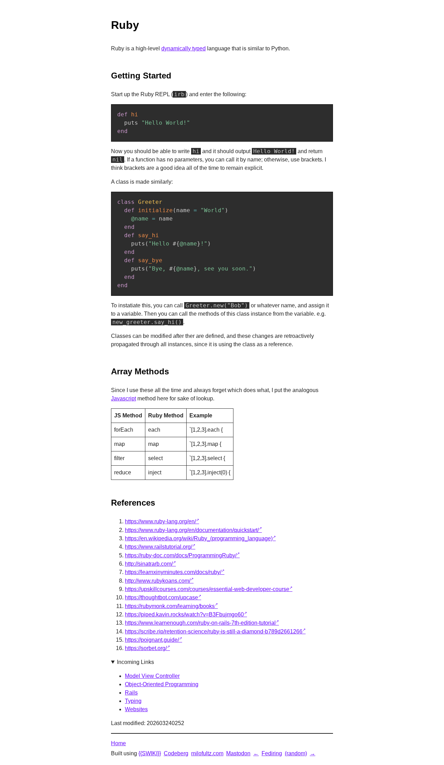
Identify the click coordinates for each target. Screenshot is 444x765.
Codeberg (176, 753)
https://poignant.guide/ (152, 640)
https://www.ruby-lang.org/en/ (160, 521)
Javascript (123, 398)
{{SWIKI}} (149, 753)
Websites (136, 709)
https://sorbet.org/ (146, 648)
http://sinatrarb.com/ (149, 564)
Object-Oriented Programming (161, 684)
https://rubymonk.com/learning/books (170, 606)
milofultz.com (207, 753)
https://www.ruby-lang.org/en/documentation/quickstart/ (192, 530)
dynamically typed (183, 48)
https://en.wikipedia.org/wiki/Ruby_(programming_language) (199, 538)
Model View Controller (152, 676)
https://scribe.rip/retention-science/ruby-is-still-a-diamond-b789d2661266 (213, 631)
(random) (296, 753)
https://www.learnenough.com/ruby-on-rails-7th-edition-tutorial (200, 623)
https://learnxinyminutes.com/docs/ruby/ (173, 572)
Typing (133, 701)
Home (118, 743)
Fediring (272, 753)
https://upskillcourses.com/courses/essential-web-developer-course (207, 589)
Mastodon (238, 753)
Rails (131, 693)
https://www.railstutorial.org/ (158, 547)
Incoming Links (135, 662)
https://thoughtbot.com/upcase (161, 597)
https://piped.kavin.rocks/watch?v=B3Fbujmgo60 (184, 614)
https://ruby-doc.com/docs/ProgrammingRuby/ (181, 555)
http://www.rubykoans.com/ (157, 581)
